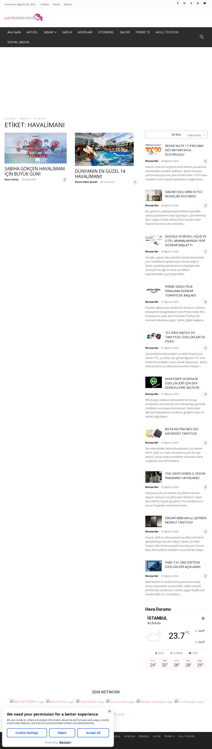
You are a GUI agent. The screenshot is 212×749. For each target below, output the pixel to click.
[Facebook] (178, 3)
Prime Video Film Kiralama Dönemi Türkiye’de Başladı (180, 290)
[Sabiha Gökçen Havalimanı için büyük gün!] (36, 148)
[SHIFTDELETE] (27, 701)
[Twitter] (198, 3)
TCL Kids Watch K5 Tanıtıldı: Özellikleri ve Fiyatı (185, 336)
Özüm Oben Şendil (86, 181)
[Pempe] (106, 18)
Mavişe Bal (151, 160)
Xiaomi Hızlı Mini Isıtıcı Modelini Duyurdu (183, 194)
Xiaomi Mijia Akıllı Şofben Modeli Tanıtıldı (185, 520)
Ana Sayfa (10, 118)
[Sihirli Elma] (60, 701)
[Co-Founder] (189, 701)
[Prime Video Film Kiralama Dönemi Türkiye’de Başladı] (153, 290)
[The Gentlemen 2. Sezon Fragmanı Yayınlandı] (153, 477)
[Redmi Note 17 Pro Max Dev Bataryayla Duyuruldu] (153, 149)
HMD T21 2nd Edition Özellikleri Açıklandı (183, 564)
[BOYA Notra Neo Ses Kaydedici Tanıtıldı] (153, 432)
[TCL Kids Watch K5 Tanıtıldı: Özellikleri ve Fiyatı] (153, 336)
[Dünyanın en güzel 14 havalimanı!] (106, 149)
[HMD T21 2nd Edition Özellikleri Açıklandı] (153, 566)
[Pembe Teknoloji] (155, 701)
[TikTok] (191, 3)
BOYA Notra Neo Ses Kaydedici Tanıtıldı (181, 431)
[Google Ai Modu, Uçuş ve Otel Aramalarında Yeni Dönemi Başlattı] (153, 240)
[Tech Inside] (120, 701)
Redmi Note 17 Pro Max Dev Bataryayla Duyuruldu (184, 150)
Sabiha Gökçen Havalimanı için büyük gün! (35, 171)
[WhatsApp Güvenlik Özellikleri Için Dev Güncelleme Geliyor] (153, 382)
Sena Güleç (11, 179)
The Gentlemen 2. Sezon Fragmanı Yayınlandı (185, 475)
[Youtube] (205, 3)
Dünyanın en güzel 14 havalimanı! (100, 173)
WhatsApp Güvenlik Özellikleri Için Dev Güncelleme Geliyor (182, 383)
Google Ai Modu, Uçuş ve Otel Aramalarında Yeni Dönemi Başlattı (185, 240)
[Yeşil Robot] (90, 701)
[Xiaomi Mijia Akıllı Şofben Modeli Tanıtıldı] (153, 521)
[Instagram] (184, 3)
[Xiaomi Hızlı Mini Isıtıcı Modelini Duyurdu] (153, 195)
